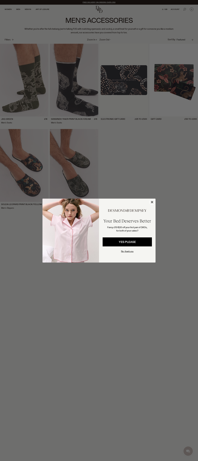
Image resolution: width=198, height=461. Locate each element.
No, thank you (127, 251)
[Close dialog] (152, 202)
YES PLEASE (127, 242)
